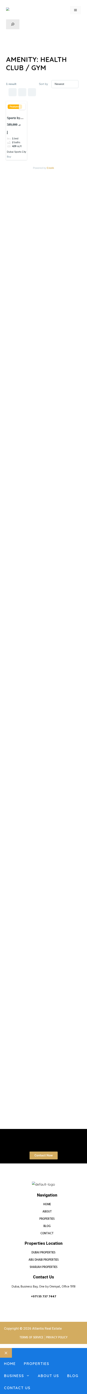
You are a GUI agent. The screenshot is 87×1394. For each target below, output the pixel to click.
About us (48, 1375)
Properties (36, 1363)
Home (10, 1363)
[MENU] (75, 10)
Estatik (50, 168)
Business (14, 1375)
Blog (73, 1375)
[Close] (6, 1353)
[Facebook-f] (39, 1179)
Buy (9, 156)
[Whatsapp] (47, 1179)
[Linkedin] (32, 1179)
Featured (15, 106)
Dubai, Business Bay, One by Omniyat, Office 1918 (43, 1286)
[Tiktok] (55, 1179)
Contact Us (17, 1388)
